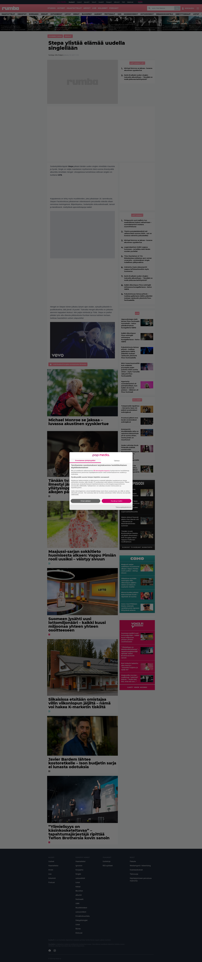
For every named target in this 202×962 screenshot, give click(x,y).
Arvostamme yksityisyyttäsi (85, 460)
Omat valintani (85, 501)
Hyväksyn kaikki (116, 501)
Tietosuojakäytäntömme (124, 507)
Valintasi (117, 461)
